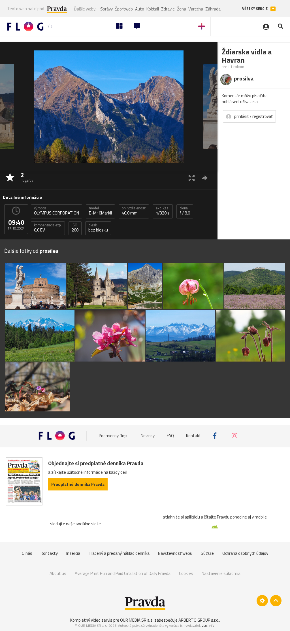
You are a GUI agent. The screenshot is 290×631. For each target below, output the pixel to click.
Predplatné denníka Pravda (78, 484)
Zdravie (168, 9)
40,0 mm (134, 210)
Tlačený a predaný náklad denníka (119, 553)
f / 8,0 (185, 210)
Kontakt (193, 435)
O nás (27, 553)
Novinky (148, 435)
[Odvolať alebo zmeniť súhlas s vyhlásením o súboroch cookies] (262, 600)
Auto (139, 9)
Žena (181, 9)
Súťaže (207, 553)
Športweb (124, 9)
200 (75, 227)
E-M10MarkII (100, 210)
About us (58, 573)
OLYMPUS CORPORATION (56, 210)
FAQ (170, 435)
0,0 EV (48, 227)
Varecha (195, 9)
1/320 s (163, 210)
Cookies (186, 573)
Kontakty (49, 553)
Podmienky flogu (114, 435)
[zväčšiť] (192, 178)
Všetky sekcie (255, 8)
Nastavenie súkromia (221, 573)
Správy (106, 9)
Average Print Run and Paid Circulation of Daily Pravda (122, 573)
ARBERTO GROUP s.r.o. (198, 620)
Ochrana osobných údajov (245, 553)
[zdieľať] (205, 178)
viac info (208, 625)
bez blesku (98, 227)
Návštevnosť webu (175, 553)
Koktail (152, 9)
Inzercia (73, 553)
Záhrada (213, 9)
